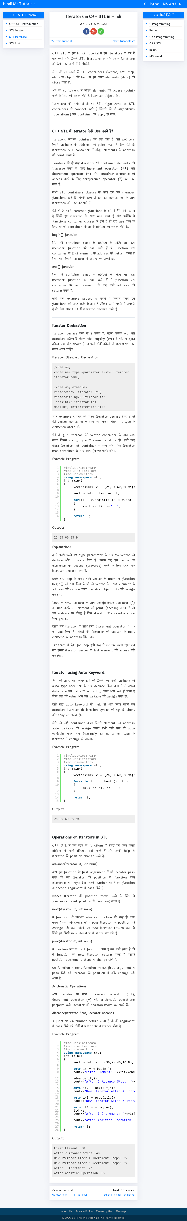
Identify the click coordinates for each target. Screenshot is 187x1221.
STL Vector (16, 30)
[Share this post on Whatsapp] (101, 31)
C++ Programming (162, 37)
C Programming (160, 24)
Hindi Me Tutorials (19, 4)
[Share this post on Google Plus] (94, 31)
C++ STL (155, 43)
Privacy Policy (84, 1211)
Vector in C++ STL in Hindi (69, 1195)
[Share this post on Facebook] (86, 31)
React (153, 50)
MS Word (169, 4)
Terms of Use (104, 1211)
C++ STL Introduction (23, 24)
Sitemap (121, 1211)
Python (154, 4)
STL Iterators (18, 37)
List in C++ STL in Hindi (118, 1195)
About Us (66, 1211)
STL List (14, 43)
